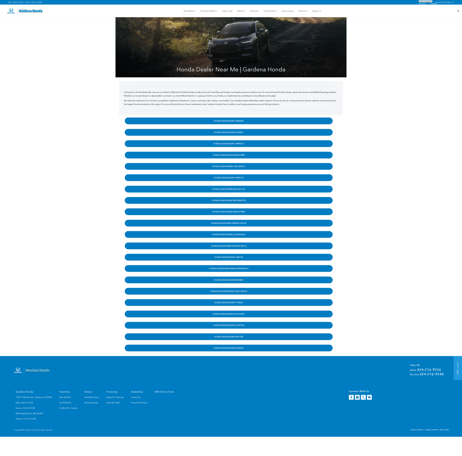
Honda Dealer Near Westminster (229, 200)
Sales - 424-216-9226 (15, 2)
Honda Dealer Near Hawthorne (228, 211)
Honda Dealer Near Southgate (229, 314)
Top (457, 371)
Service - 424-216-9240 (33, 2)
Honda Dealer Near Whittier (228, 336)
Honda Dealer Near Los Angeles (228, 234)
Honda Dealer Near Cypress (228, 302)
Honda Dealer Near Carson (228, 257)
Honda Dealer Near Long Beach (228, 166)
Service (427, 374)
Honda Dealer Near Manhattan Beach (228, 268)
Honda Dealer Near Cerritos (229, 177)
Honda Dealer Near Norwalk (229, 348)
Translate (433, 3)
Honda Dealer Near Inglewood (228, 189)
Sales (425, 370)
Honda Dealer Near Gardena (229, 121)
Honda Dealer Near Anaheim (228, 280)
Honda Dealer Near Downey (228, 132)
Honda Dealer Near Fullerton (228, 325)
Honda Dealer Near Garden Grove (229, 223)
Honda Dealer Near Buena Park (229, 155)
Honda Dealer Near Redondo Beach (228, 291)
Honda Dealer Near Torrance (228, 143)
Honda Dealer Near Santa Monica (228, 246)
